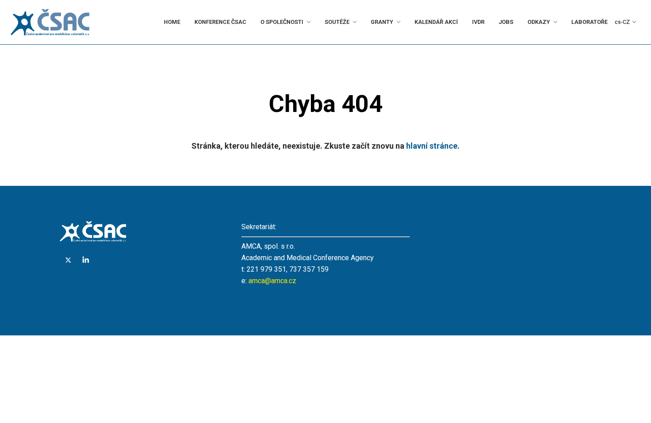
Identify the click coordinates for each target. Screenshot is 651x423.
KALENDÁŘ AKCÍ (403, 22)
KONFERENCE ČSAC (163, 22)
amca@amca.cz (272, 281)
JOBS (484, 22)
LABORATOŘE (580, 22)
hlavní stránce (431, 145)
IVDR (453, 22)
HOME (117, 22)
